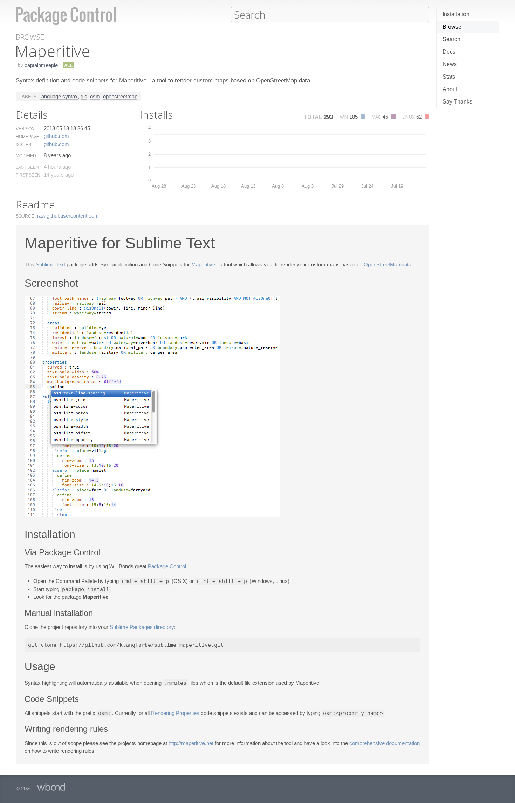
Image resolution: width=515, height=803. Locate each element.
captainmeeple (41, 65)
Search (451, 39)
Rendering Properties (175, 713)
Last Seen (27, 167)
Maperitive (203, 264)
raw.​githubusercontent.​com (68, 216)
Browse (451, 27)
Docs (448, 52)
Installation (455, 14)
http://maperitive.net (191, 743)
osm (95, 96)
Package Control (167, 566)
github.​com (56, 136)
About (449, 89)
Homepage (28, 136)
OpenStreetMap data (387, 264)
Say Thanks (457, 102)
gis (84, 96)
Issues (23, 144)
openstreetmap (120, 96)
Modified (26, 155)
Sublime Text (50, 264)
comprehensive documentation (384, 743)
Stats (448, 77)
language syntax (59, 96)
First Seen (28, 175)
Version (25, 128)
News (449, 64)
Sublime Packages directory (142, 627)
